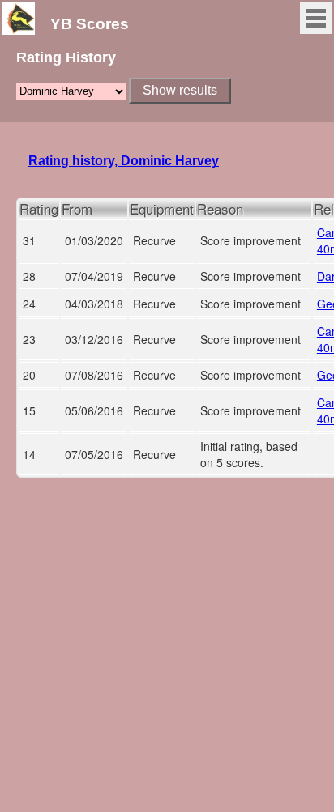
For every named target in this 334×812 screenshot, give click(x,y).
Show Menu (316, 18)
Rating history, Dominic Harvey (123, 161)
